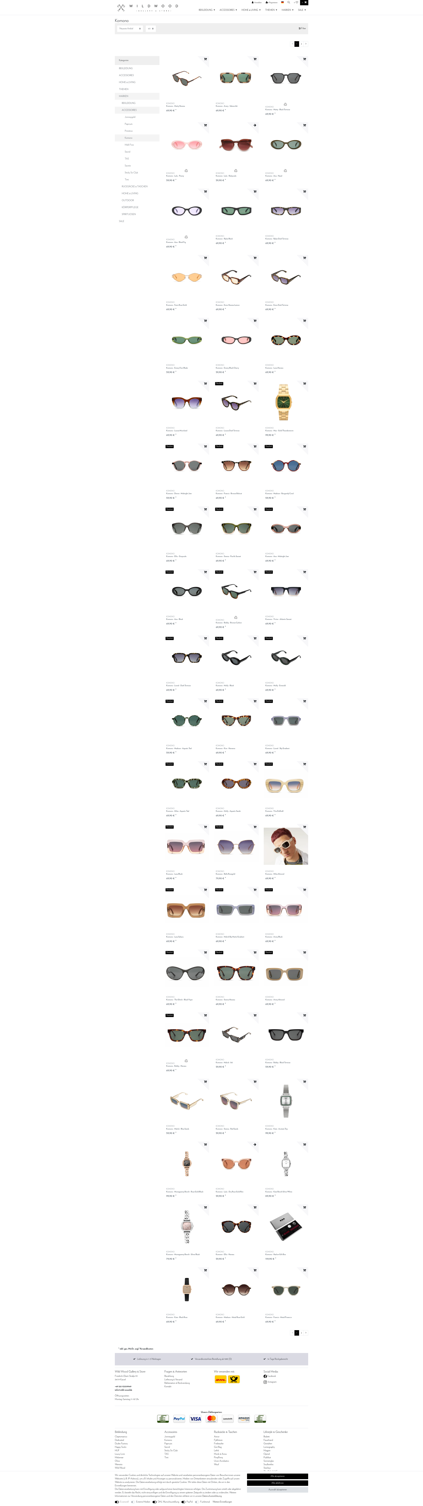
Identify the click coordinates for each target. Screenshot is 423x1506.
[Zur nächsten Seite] (306, 44)
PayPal (190, 1502)
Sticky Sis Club (171, 1450)
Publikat (267, 1457)
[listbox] (186, 78)
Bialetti (267, 1437)
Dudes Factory (121, 1443)
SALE (300, 10)
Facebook (271, 1376)
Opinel (267, 1454)
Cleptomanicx (121, 1437)
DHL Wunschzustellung (168, 1502)
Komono (168, 1440)
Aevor (216, 1437)
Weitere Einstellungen (222, 1502)
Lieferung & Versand (173, 1379)
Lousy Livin (120, 1454)
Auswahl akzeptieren (278, 1489)
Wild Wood (120, 1468)
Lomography (269, 1447)
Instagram (271, 1382)
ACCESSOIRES (227, 10)
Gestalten (268, 1443)
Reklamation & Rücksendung (177, 1383)
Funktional (205, 1502)
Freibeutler (219, 1443)
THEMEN (270, 10)
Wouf (216, 1464)
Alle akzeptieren (277, 1476)
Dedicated (119, 1440)
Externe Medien (143, 1502)
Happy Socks (120, 1447)
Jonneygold (169, 1437)
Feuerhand (268, 1440)
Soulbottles (268, 1464)
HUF (117, 1450)
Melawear (119, 1457)
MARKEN (286, 10)
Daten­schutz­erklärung (212, 1496)
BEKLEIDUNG (205, 10)
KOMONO (175, 105)
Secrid (167, 1447)
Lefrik (216, 1450)
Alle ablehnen (277, 1483)
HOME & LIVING (250, 10)
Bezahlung (169, 1376)
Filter (303, 28)
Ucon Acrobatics (221, 1461)
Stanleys (267, 1468)
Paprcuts (168, 1443)
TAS (166, 1454)
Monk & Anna (220, 1454)
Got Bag (218, 1447)
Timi (166, 1457)
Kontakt (167, 1386)
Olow (117, 1461)
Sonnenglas (269, 1461)
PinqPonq (218, 1457)
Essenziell (124, 1502)
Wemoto (118, 1464)
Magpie (267, 1450)
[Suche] (289, 2)
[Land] (282, 2)
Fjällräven (218, 1440)
